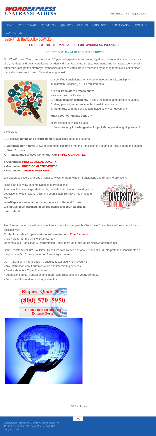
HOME (9, 25)
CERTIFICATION (121, 25)
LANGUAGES (99, 25)
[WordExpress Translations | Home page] (30, 10)
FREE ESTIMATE (27, 25)
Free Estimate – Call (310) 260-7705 (128, 13)
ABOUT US (141, 25)
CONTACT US (14, 33)
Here (13, 238)
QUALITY (65, 25)
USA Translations (78, 406)
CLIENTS (82, 25)
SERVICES (47, 25)
